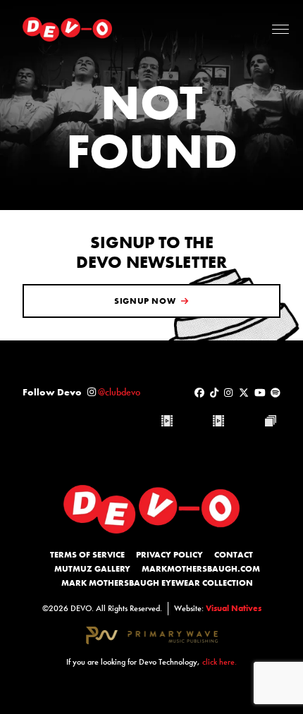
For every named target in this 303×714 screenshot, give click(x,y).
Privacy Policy (169, 554)
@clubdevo (119, 392)
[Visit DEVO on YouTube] (260, 393)
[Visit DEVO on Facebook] (199, 393)
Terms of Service (87, 554)
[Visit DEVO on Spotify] (275, 393)
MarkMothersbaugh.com (201, 568)
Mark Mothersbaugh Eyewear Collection (157, 583)
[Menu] (280, 29)
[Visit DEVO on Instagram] (228, 393)
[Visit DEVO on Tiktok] (214, 393)
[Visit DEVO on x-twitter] (244, 393)
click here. (219, 661)
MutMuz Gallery (92, 568)
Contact (233, 554)
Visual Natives (233, 608)
